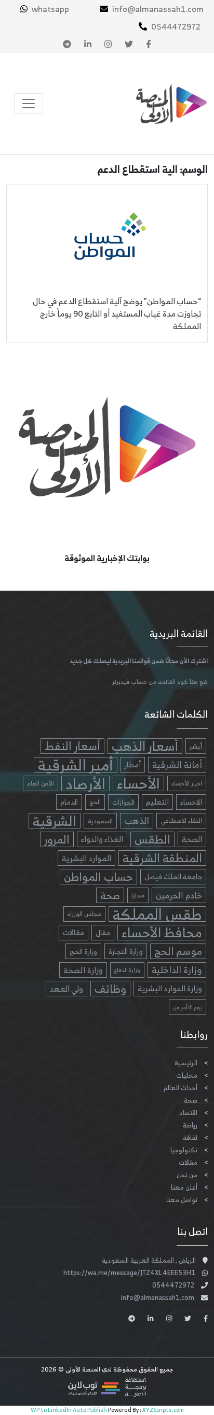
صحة (110, 895)
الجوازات (123, 802)
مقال (103, 932)
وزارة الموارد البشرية (170, 988)
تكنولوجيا (183, 1150)
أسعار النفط (72, 746)
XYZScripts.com (163, 1410)
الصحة (192, 839)
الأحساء (138, 783)
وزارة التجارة (126, 951)
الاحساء (191, 801)
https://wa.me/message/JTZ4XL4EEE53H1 (129, 1273)
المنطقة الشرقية (162, 858)
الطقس (152, 839)
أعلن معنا (184, 1187)
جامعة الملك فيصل (173, 876)
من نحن (187, 1175)
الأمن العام (40, 783)
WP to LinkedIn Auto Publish (69, 1410)
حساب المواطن (98, 876)
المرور (57, 839)
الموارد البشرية (86, 858)
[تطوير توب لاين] (107, 1387)
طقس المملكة (157, 914)
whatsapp (50, 9)
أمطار (133, 764)
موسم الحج (178, 951)
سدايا (137, 895)
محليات (186, 1075)
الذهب (136, 820)
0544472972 (175, 26)
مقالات (73, 932)
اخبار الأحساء (186, 783)
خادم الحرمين (179, 895)
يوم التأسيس (187, 1007)
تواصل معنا (181, 1200)
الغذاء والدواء (102, 839)
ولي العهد (66, 988)
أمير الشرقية (75, 765)
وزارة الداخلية (177, 970)
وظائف (110, 988)
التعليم (157, 802)
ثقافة (190, 1138)
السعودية (100, 820)
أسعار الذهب (145, 746)
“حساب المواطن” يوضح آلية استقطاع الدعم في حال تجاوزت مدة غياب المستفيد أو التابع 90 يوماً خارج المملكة (117, 313)
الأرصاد (85, 783)
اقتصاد (188, 1113)
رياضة (190, 1125)
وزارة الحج (83, 951)
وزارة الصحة (83, 970)
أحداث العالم (180, 1088)
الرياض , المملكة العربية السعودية (149, 1260)
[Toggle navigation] (28, 103)
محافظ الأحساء (162, 932)
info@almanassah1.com (158, 9)
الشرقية (54, 820)
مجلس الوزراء (84, 913)
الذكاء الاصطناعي (181, 821)
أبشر (196, 746)
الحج (95, 801)
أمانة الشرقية (177, 765)
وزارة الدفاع (127, 970)
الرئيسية (186, 1063)
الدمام (69, 801)
